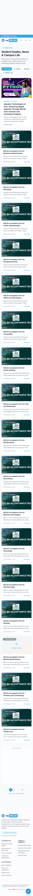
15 (22, 790)
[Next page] (26, 789)
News (28, 69)
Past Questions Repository (6, 849)
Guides (18, 69)
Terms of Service (6, 875)
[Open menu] (30, 40)
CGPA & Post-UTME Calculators (23, 851)
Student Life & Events (24, 848)
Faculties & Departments (5, 856)
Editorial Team (22, 855)
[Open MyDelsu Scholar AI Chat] (28, 891)
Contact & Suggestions (5, 869)
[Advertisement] (16, 17)
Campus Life (9, 73)
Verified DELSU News (24, 845)
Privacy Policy (5, 872)
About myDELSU (6, 865)
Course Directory (6, 853)
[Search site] (21, 40)
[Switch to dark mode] (25, 40)
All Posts (7, 69)
